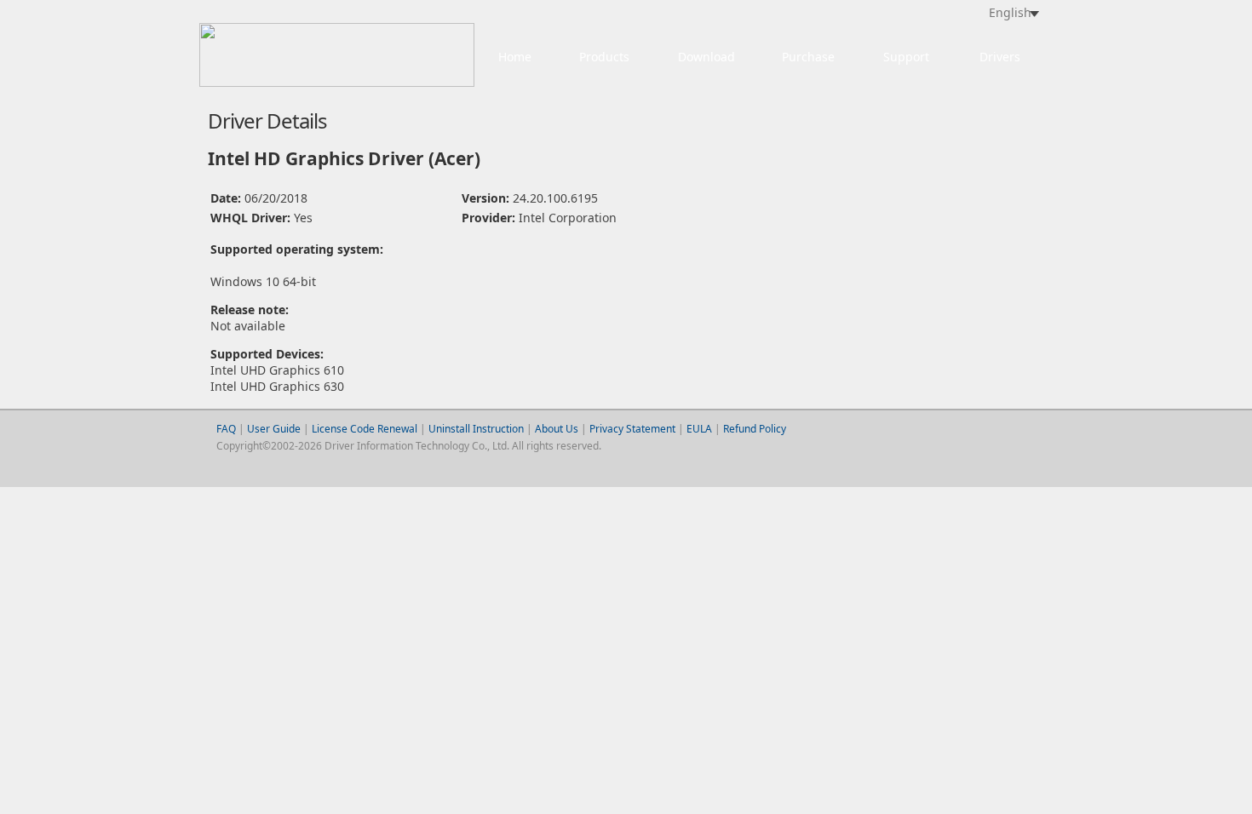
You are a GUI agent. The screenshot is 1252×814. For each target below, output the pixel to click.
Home (514, 57)
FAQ (226, 428)
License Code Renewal (364, 428)
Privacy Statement (632, 428)
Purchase (808, 57)
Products (604, 57)
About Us (556, 428)
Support (906, 57)
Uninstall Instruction (476, 428)
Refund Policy (754, 428)
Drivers (999, 57)
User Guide (275, 428)
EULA (699, 428)
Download (706, 57)
